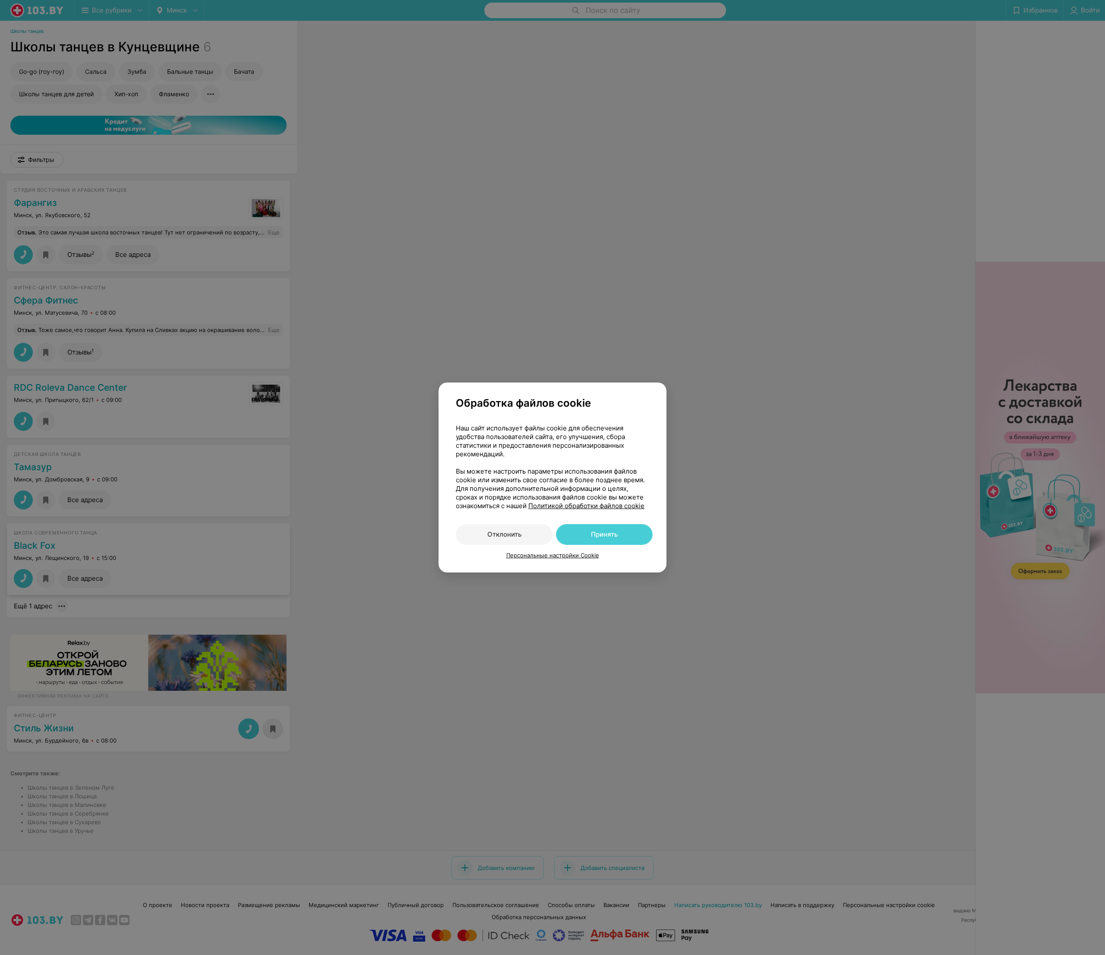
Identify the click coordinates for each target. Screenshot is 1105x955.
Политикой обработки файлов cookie (586, 506)
